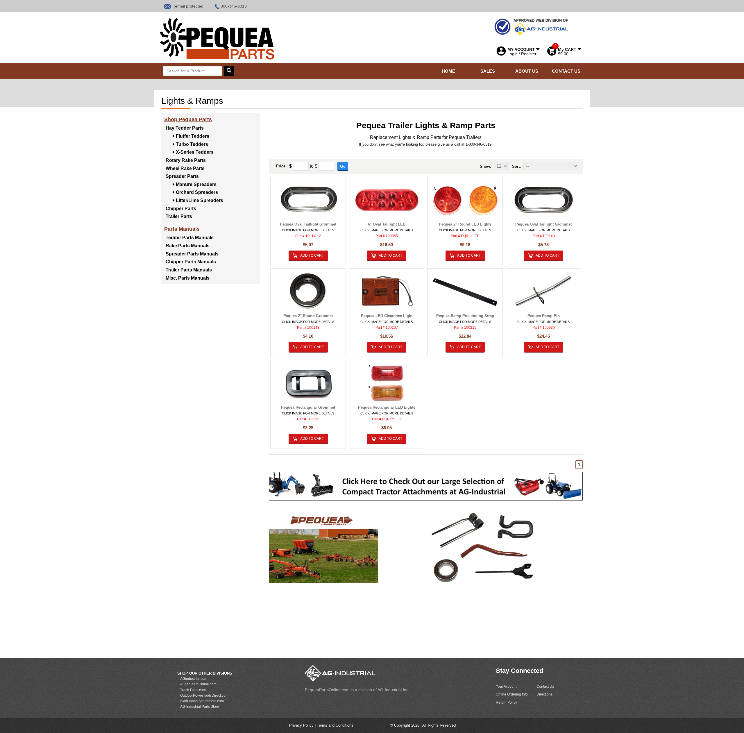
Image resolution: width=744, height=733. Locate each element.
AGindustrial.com (193, 679)
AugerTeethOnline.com (198, 684)
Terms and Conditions (335, 725)
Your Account (506, 686)
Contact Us (545, 686)
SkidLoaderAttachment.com (202, 701)
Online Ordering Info (512, 694)
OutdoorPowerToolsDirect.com (204, 695)
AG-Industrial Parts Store (199, 707)
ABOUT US (526, 71)
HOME (448, 71)
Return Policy (506, 702)
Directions (544, 694)
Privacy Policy (301, 725)
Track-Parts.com (193, 690)
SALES (487, 71)
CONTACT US (566, 71)
